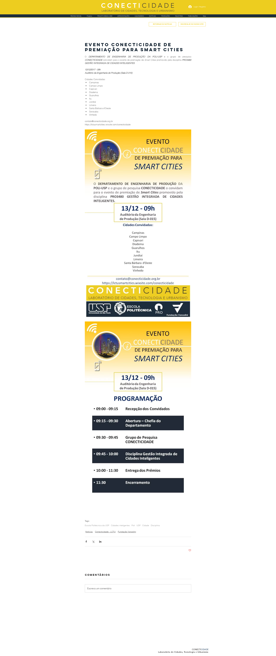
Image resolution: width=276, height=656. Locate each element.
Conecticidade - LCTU (105, 531)
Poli (133, 525)
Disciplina (155, 525)
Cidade (145, 525)
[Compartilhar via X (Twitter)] (93, 541)
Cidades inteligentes (120, 525)
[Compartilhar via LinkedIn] (100, 541)
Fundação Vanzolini (127, 531)
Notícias (89, 531)
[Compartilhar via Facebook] (86, 541)
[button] (192, 24)
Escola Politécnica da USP (97, 525)
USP (139, 525)
